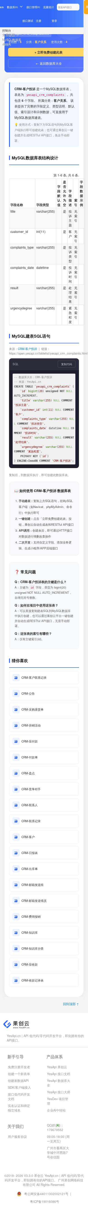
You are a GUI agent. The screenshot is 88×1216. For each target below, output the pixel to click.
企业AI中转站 (56, 1110)
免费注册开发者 (19, 1067)
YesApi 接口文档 (58, 1073)
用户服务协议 (17, 1136)
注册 (38, 21)
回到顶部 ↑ (71, 1004)
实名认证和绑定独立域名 (19, 1107)
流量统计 (48, 7)
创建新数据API (18, 1080)
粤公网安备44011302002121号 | (47, 1193)
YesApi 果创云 (57, 1067)
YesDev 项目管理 (57, 1101)
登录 (54, 21)
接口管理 (33, 7)
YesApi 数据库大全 (58, 1082)
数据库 (12, 7)
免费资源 (8, 35)
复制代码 (66, 364)
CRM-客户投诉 (27, 349)
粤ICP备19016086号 (44, 1201)
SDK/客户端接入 (19, 1087)
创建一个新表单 (19, 1073)
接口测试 (27, 21)
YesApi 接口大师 (58, 1092)
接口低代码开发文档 (19, 1096)
